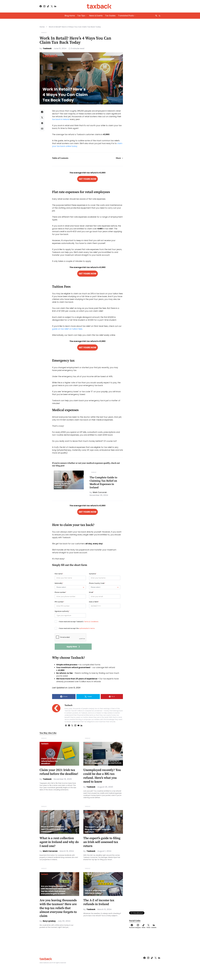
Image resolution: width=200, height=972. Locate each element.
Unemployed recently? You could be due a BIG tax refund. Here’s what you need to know (102, 776)
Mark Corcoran (100, 492)
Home (42, 27)
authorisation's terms (87, 628)
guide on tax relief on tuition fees (67, 329)
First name (59, 574)
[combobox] (70, 587)
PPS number (59, 602)
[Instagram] (44, 6)
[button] (159, 15)
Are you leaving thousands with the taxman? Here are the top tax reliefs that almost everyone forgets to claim (58, 908)
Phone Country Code (97, 583)
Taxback (47, 48)
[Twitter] (52, 6)
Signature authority (62, 611)
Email (91, 592)
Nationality (59, 583)
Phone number (60, 592)
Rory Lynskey (49, 921)
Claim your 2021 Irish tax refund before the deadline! (59, 772)
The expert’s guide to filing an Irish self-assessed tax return (101, 842)
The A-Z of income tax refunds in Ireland (98, 902)
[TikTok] (48, 6)
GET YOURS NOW (87, 178)
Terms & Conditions (91, 622)
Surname (92, 574)
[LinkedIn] (55, 6)
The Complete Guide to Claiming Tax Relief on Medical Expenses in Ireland (103, 482)
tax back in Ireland (60, 119)
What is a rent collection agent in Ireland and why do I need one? (59, 842)
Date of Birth (94, 602)
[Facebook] (41, 6)
